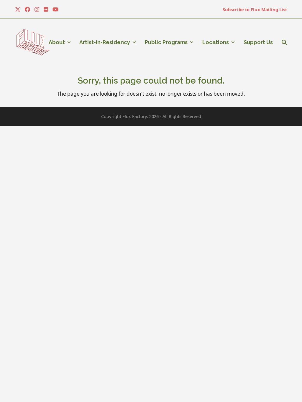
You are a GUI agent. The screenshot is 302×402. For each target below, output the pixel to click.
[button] (284, 42)
